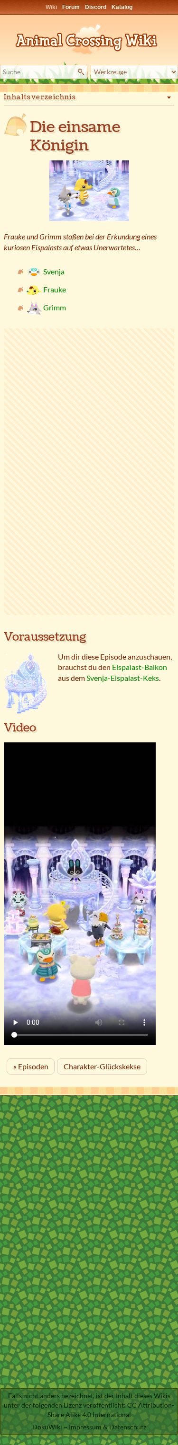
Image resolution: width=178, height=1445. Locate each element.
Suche (82, 72)
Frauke (54, 289)
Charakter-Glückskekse (102, 1066)
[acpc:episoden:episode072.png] (89, 190)
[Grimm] (34, 307)
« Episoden (30, 1066)
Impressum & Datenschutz (107, 1427)
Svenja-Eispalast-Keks (122, 677)
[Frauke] (34, 289)
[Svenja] (34, 271)
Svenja (54, 271)
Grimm (54, 307)
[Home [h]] (89, 37)
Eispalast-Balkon (139, 666)
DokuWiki (47, 1427)
